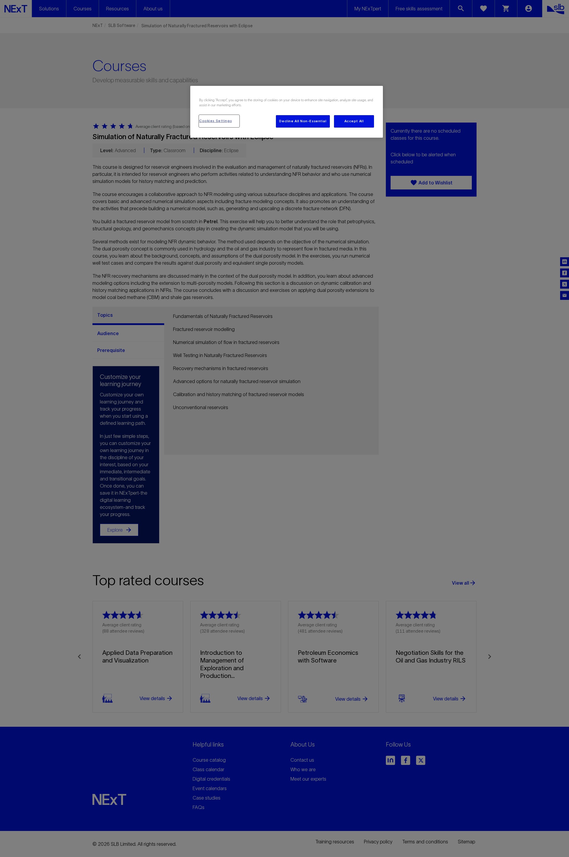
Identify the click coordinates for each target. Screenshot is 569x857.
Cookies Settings (215, 121)
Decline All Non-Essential (302, 121)
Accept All (354, 121)
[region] (286, 112)
